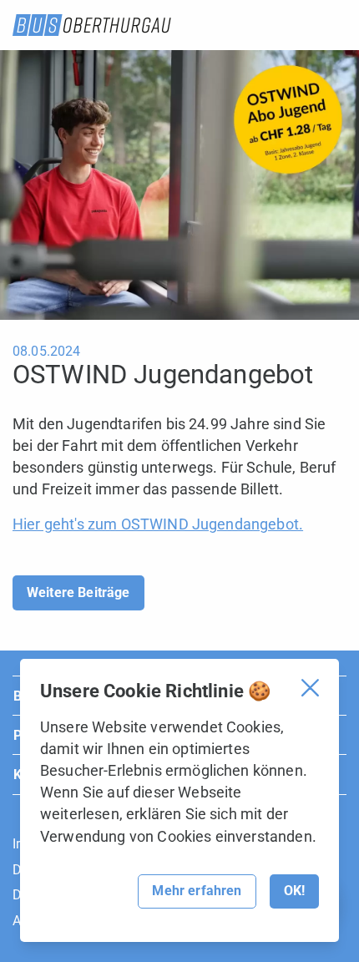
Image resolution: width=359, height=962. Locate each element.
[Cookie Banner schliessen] (310, 687)
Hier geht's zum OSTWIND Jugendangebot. (158, 524)
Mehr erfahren (196, 891)
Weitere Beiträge (78, 592)
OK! (294, 891)
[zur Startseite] (92, 25)
